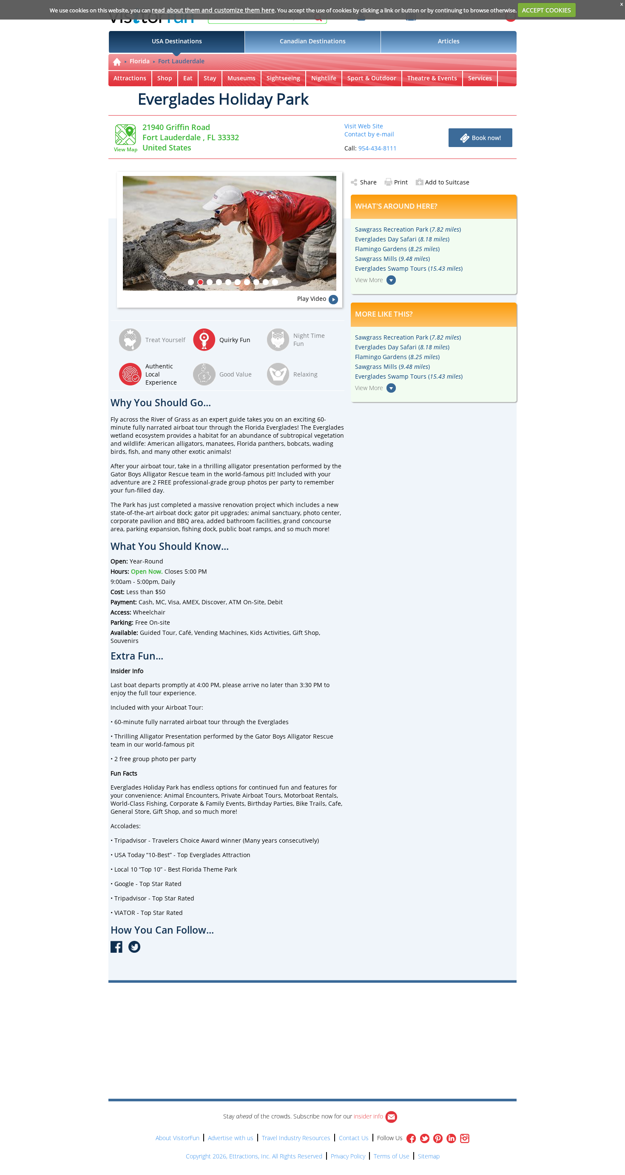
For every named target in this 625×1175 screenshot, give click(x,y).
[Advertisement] (351, 1007)
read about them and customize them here (213, 10)
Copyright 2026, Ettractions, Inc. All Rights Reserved (254, 1156)
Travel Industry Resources (296, 1138)
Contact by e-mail (369, 134)
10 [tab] (275, 282)
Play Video (311, 298)
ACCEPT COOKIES (546, 10)
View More (369, 280)
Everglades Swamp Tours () (409, 268)
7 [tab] (247, 282)
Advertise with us (230, 1138)
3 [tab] (210, 282)
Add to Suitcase (447, 182)
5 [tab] (228, 282)
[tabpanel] (232, 233)
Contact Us (354, 1138)
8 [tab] (256, 282)
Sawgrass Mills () (392, 259)
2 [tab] (200, 282)
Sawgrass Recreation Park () (408, 229)
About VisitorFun (177, 1138)
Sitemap (429, 1156)
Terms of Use (391, 1156)
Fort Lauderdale (181, 61)
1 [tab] (191, 282)
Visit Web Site (363, 126)
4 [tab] (219, 282)
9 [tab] (266, 282)
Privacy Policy (348, 1156)
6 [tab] (238, 282)
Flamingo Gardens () (397, 249)
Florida (140, 61)
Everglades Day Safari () (402, 239)
